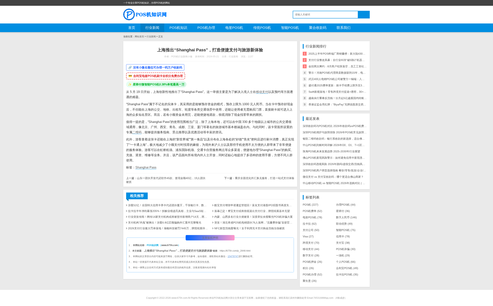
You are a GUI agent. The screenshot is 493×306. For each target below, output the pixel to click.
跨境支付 (311, 242)
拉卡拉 (310, 223)
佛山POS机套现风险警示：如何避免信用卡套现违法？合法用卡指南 (343, 157)
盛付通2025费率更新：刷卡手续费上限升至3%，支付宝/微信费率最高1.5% (353, 85)
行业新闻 (152, 28)
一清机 (343, 255)
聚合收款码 (317, 28)
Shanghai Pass (145, 167)
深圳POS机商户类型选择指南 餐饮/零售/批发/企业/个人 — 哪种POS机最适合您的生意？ (355, 170)
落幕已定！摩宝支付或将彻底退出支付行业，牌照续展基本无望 (252, 211)
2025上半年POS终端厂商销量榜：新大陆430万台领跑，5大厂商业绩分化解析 (355, 53)
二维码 (137, 132)
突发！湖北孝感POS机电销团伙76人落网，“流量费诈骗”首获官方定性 (254, 222)
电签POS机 (234, 28)
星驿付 (343, 211)
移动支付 (262, 91)
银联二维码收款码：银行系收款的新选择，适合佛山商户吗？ (339, 138)
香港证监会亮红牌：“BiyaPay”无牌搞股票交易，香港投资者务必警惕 (349, 104)
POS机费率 (312, 211)
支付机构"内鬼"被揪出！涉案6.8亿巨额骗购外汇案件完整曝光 (164, 222)
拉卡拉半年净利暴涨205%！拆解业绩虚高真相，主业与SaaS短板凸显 (168, 211)
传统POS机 (262, 28)
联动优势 (344, 223)
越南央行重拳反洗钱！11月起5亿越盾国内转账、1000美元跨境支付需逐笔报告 (355, 98)
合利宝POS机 (347, 268)
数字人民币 (346, 217)
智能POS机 (290, 28)
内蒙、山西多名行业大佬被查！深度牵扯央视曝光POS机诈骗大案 (253, 216)
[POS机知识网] (145, 14)
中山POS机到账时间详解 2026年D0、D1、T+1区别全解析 (338, 145)
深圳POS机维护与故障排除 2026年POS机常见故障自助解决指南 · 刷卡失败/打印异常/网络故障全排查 (364, 132)
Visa (308, 236)
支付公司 (311, 230)
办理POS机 (345, 204)
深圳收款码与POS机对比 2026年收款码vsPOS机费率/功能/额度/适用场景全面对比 (352, 126)
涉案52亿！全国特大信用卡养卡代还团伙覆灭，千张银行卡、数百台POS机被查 (168, 205)
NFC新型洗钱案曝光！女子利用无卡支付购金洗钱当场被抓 (249, 228)
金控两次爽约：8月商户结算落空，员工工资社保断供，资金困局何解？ (351, 66)
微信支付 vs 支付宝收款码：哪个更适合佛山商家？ (333, 176)
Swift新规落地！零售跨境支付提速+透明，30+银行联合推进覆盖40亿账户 (352, 91)
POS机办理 (206, 28)
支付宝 (343, 242)
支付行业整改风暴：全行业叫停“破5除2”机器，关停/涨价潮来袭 (346, 60)
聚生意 (310, 280)
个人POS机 (345, 261)
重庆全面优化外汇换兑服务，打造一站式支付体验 (264, 178)
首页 (131, 28)
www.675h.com (169, 245)
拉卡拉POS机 (347, 274)
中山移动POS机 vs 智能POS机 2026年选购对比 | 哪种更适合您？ (342, 183)
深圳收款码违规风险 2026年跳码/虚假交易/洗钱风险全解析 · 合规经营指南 (347, 164)
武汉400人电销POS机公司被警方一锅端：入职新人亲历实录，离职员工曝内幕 (355, 79)
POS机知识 (178, 28)
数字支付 (311, 255)
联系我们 (343, 28)
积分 (308, 268)
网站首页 (139, 36)
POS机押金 (312, 261)
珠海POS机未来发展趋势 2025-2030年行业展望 (331, 151)
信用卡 (343, 236)
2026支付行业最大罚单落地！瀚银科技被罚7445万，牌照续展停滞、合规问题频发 (168, 228)
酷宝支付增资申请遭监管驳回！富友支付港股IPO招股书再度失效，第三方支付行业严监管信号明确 (254, 205)
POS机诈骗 (345, 249)
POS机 (310, 204)
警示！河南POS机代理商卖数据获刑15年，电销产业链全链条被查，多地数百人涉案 (359, 72)
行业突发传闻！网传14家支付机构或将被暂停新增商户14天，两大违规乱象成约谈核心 (168, 216)
